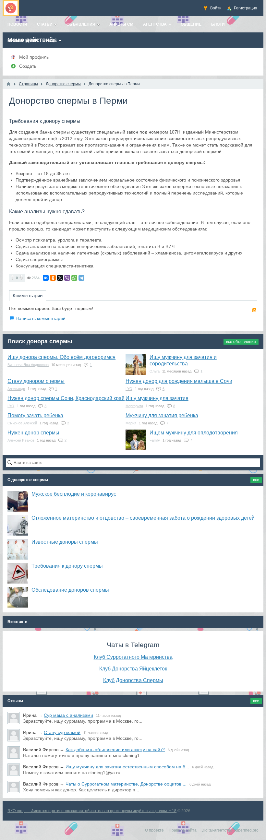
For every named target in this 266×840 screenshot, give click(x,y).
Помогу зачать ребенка (35, 415)
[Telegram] (81, 278)
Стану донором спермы (36, 381)
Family (155, 440)
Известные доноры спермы (64, 542)
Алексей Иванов (20, 440)
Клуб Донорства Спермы (133, 680)
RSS (254, 310)
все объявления (241, 341)
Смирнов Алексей (22, 423)
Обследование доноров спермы (70, 590)
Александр (16, 389)
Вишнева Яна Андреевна (28, 365)
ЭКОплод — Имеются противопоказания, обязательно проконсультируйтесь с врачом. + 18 (91, 811)
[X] (60, 278)
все (256, 480)
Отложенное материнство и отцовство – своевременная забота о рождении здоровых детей (143, 518)
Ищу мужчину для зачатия (157, 398)
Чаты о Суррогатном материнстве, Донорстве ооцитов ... (126, 784)
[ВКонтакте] (46, 278)
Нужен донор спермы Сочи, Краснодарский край (66, 398)
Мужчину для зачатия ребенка (162, 415)
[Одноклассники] (53, 278)
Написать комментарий (41, 318)
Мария (131, 423)
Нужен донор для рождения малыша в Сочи (179, 381)
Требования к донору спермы (67, 566)
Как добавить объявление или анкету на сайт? (115, 749)
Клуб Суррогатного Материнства (133, 657)
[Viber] (67, 278)
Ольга (155, 371)
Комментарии (27, 295)
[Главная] (8, 84)
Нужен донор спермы (33, 432)
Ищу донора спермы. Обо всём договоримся (61, 357)
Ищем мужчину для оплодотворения (194, 432)
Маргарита (134, 406)
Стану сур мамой (62, 732)
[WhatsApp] (74, 278)
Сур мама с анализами (68, 715)
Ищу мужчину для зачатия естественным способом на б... (127, 766)
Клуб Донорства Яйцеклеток (133, 668)
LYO (129, 389)
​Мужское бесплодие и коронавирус (73, 494)
